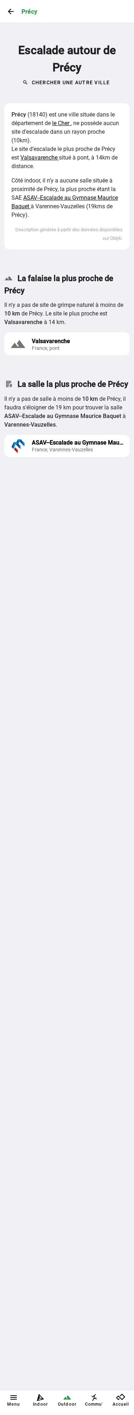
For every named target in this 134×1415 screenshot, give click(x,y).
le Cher (61, 123)
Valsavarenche (39, 157)
